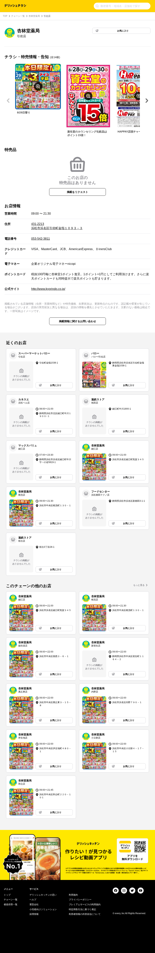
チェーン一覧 (18, 16)
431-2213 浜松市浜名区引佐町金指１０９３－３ (57, 226)
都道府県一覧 (10, 904)
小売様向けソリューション (43, 909)
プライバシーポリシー (80, 899)
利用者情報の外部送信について (85, 914)
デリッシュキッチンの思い (43, 895)
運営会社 (34, 904)
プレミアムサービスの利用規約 (85, 904)
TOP (5, 16)
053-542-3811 (40, 238)
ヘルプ (32, 899)
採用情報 (34, 914)
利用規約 (73, 895)
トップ (7, 895)
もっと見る (139, 585)
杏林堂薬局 (34, 16)
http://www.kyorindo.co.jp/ (48, 288)
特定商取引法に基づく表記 (82, 909)
